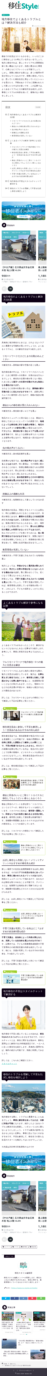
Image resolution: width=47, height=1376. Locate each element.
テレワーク (7, 1247)
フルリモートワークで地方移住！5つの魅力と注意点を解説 (26, 148)
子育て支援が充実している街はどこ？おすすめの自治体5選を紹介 (26, 175)
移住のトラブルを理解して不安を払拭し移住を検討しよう (25, 189)
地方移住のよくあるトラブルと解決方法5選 (25, 116)
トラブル (16, 1247)
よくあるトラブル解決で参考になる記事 (25, 142)
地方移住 (24, 1247)
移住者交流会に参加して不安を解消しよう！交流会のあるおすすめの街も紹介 (26, 155)
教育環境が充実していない (22, 136)
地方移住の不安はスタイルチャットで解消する (25, 182)
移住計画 (33, 1247)
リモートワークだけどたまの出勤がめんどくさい (26, 122)
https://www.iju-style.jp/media (24, 1288)
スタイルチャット (9, 1064)
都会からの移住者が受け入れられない (26, 126)
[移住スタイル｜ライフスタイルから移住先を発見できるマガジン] (23, 9)
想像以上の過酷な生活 (20, 133)
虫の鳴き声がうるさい (20, 129)
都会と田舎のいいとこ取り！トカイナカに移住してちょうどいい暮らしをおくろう (26, 163)
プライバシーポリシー (25, 1370)
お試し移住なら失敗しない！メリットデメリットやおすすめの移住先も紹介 (26, 170)
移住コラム (6, 15)
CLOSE (38, 107)
